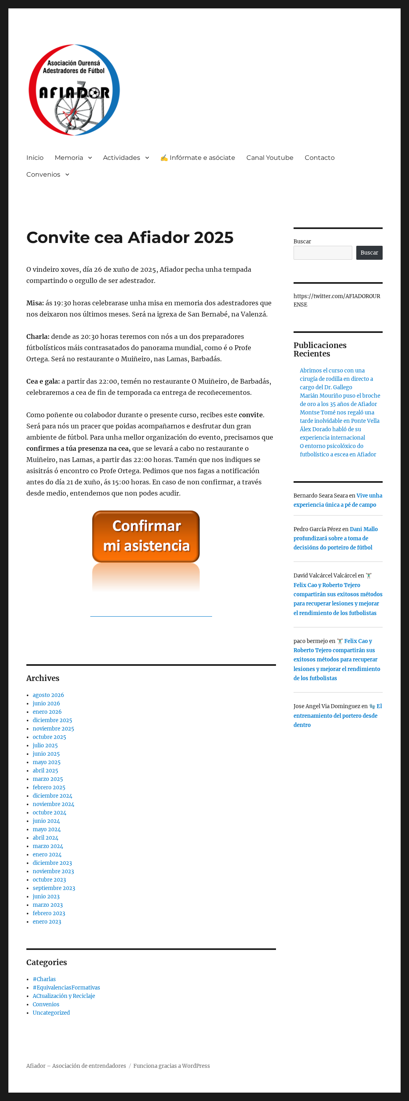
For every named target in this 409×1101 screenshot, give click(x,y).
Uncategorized (51, 1012)
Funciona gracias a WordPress (171, 1066)
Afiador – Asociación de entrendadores (76, 1066)
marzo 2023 (48, 905)
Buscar (302, 241)
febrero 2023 (49, 913)
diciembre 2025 (52, 720)
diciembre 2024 (52, 795)
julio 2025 (45, 745)
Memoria (69, 157)
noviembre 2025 (53, 728)
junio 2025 (46, 754)
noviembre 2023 (53, 871)
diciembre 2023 (52, 863)
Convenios (46, 1004)
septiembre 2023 (54, 888)
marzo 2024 (48, 846)
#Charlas (44, 979)
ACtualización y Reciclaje (64, 996)
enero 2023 (47, 921)
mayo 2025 (47, 762)
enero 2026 (47, 712)
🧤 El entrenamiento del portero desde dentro (338, 716)
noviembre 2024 (53, 804)
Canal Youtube (270, 157)
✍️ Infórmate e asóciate (197, 157)
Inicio (35, 157)
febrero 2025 (49, 787)
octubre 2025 (49, 737)
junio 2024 (46, 821)
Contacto (320, 157)
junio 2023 (46, 896)
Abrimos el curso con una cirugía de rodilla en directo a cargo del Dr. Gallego (336, 379)
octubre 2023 (49, 879)
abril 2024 (45, 837)
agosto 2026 (48, 695)
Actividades (121, 157)
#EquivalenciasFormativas (66, 987)
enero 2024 (47, 854)
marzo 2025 (48, 779)
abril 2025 (45, 770)
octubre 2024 (49, 812)
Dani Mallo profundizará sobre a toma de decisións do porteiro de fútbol (336, 538)
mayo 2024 (47, 829)
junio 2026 (46, 703)
